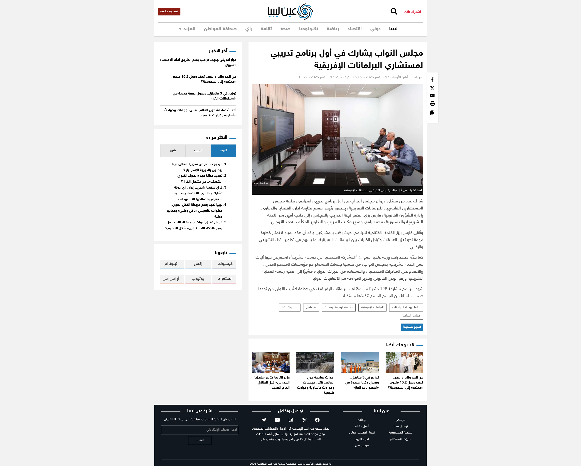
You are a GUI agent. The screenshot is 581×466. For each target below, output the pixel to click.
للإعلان (362, 420)
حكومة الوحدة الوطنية (339, 307)
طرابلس (311, 307)
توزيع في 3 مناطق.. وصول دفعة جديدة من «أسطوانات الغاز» (362, 383)
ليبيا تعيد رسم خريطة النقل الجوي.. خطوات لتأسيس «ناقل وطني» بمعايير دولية (194, 211)
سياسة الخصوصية (400, 433)
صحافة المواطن (220, 29)
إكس (198, 264)
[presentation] (223, 151)
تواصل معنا (401, 426)
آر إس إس (171, 279)
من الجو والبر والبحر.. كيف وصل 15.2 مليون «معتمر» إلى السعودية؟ (405, 383)
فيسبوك (225, 264)
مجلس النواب (411, 316)
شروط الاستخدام (400, 439)
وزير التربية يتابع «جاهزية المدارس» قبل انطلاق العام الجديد (272, 383)
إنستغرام (225, 279)
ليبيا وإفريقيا (290, 307)
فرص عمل (362, 445)
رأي (248, 29)
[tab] (223, 151)
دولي (375, 29)
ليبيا (393, 29)
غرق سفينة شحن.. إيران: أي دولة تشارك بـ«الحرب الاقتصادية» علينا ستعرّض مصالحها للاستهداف (198, 194)
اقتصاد (354, 29)
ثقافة (266, 29)
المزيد (189, 29)
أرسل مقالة (362, 426)
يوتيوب (198, 279)
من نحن (400, 420)
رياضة (333, 29)
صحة (285, 29)
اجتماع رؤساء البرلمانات (406, 307)
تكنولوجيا (308, 29)
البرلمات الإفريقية (372, 307)
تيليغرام (171, 264)
